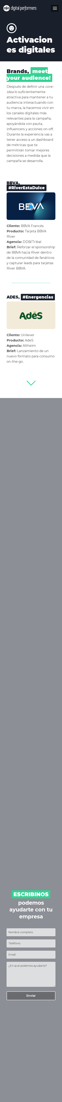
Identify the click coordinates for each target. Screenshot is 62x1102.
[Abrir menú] (55, 8)
